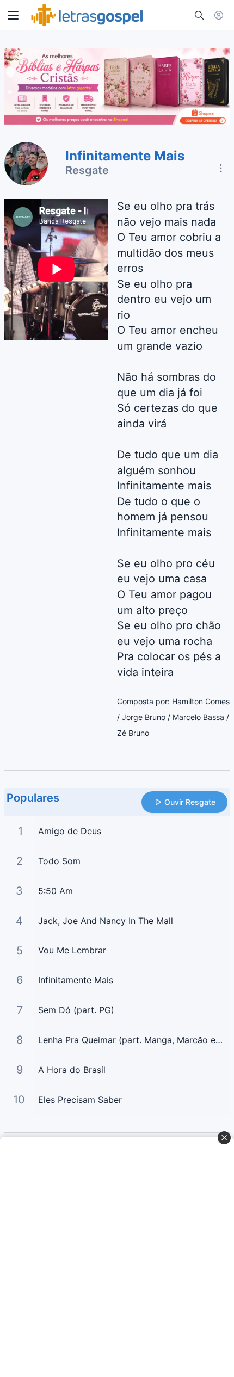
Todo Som (59, 860)
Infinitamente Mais (75, 980)
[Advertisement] (117, 1257)
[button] (13, 15)
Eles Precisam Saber (80, 1099)
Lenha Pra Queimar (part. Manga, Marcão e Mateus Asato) (134, 1039)
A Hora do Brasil (72, 1069)
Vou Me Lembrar (72, 950)
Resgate (87, 170)
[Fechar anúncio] (224, 1137)
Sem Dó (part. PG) (76, 1009)
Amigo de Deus (69, 831)
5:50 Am (55, 890)
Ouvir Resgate (189, 802)
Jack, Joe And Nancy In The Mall (105, 920)
